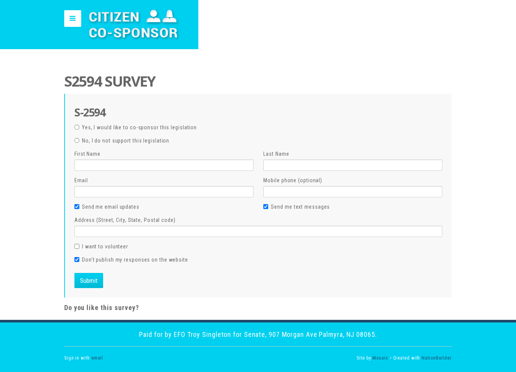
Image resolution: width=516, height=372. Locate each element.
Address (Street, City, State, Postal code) (125, 220)
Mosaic (380, 358)
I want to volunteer (105, 246)
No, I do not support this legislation (125, 141)
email (97, 358)
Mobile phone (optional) (292, 180)
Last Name (276, 154)
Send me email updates (110, 207)
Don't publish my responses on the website (135, 260)
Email (81, 180)
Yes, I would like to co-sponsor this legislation (139, 127)
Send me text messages (300, 207)
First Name (87, 154)
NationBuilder (437, 358)
